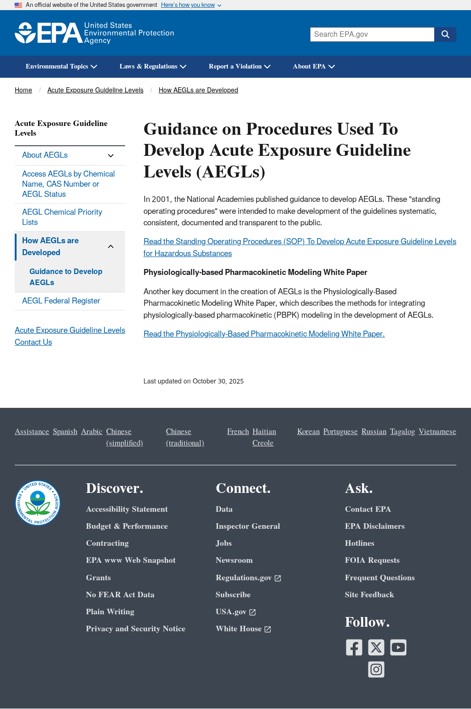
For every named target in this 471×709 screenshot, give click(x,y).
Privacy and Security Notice (135, 629)
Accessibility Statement (127, 509)
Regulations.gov (244, 578)
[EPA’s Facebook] (354, 647)
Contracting (107, 543)
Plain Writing (110, 612)
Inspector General (248, 526)
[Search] (445, 34)
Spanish (65, 431)
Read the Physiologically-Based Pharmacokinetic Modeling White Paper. (264, 334)
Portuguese (340, 431)
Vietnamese (437, 431)
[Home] (94, 32)
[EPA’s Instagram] (376, 669)
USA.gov (231, 612)
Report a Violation (235, 66)
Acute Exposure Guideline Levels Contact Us (70, 336)
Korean (308, 431)
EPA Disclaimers (375, 526)
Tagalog (402, 431)
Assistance (32, 431)
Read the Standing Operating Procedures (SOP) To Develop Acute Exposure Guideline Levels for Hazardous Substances (300, 248)
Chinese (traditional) (185, 437)
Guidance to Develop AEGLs (66, 277)
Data (224, 509)
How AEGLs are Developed (198, 90)
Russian (374, 431)
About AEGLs (45, 155)
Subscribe (233, 595)
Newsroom (234, 560)
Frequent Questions (380, 578)
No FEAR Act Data (120, 595)
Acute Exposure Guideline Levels (95, 90)
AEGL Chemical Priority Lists (62, 217)
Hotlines (359, 543)
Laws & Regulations (149, 66)
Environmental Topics (57, 66)
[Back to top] (446, 684)
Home (23, 90)
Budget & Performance (127, 526)
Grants (98, 578)
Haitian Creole (264, 437)
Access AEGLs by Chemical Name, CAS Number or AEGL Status (68, 184)
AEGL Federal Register (61, 301)
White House (239, 629)
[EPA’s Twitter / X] (376, 647)
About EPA (309, 66)
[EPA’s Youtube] (398, 647)
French (238, 431)
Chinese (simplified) (124, 437)
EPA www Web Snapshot (131, 560)
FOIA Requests (372, 560)
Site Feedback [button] (369, 595)
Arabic (92, 431)
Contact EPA (368, 509)
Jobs (224, 543)
